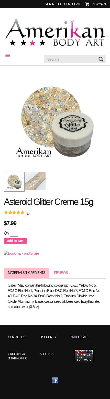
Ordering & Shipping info (17, 356)
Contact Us (16, 337)
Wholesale (79, 337)
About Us (46, 354)
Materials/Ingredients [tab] (26, 273)
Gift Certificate (69, 4)
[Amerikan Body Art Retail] (55, 33)
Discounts (48, 337)
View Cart (99, 4)
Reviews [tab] (61, 273)
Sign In (49, 4)
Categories (5, 55)
